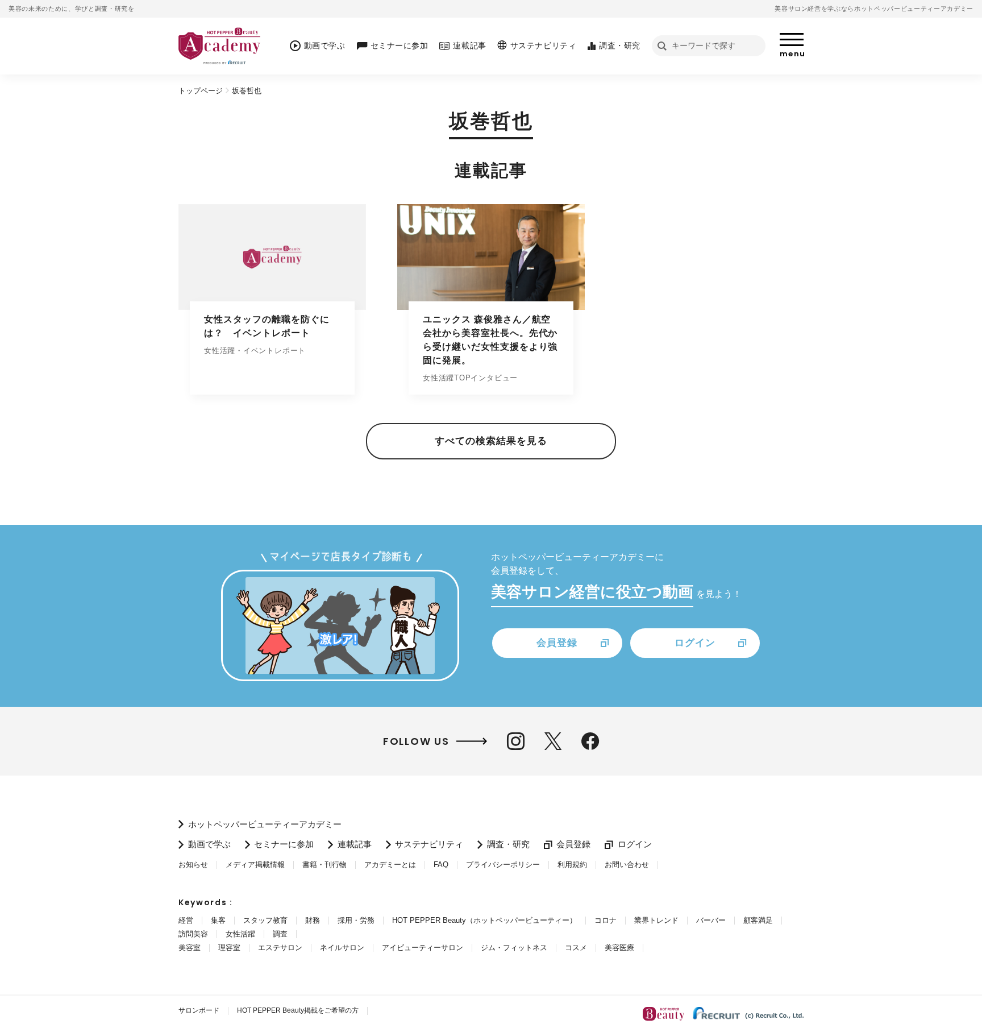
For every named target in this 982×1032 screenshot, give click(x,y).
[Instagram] (516, 741)
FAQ (441, 864)
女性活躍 (240, 934)
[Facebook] (590, 741)
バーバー (711, 920)
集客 (218, 920)
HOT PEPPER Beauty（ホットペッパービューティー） (484, 920)
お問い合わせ (627, 864)
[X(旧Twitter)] (552, 741)
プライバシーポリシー (503, 864)
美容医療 (619, 947)
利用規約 (572, 864)
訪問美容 (193, 934)
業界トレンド (656, 920)
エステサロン (280, 947)
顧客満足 (758, 920)
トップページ (200, 90)
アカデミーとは (390, 864)
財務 (312, 920)
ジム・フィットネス (514, 947)
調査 (280, 934)
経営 (185, 920)
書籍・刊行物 (324, 864)
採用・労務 (356, 920)
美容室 (189, 947)
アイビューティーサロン (422, 947)
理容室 (229, 947)
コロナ (605, 920)
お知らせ (193, 864)
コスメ (576, 947)
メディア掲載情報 (255, 864)
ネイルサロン (342, 947)
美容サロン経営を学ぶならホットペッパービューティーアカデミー (874, 8)
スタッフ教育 (265, 920)
